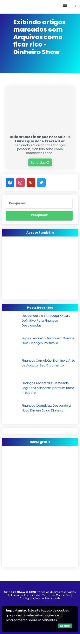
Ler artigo (38, 162)
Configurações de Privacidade (40, 598)
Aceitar (65, 625)
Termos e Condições (56, 595)
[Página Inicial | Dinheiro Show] (28, 7)
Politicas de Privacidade (24, 595)
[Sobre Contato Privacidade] (40, 7)
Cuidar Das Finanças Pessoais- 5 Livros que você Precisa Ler (40, 139)
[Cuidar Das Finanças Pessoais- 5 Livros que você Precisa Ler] (40, 130)
